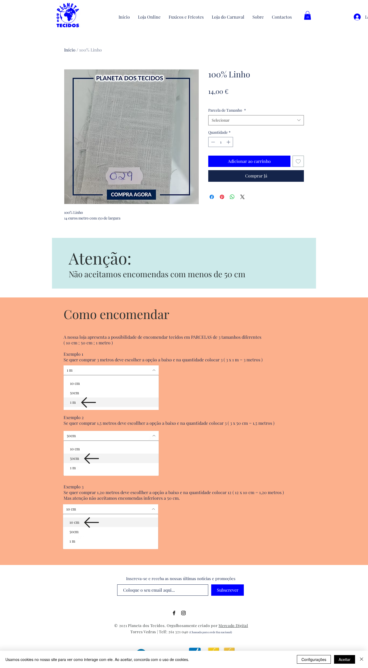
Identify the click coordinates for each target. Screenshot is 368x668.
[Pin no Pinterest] (222, 197)
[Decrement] (212, 142)
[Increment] (228, 142)
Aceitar (344, 659)
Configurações (313, 659)
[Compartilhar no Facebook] (212, 197)
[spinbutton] (220, 142)
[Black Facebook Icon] (174, 613)
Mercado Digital (233, 625)
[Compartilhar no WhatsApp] (232, 197)
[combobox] (256, 120)
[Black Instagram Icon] (183, 613)
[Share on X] (242, 197)
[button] (307, 15)
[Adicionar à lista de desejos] (298, 161)
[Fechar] (361, 659)
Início (69, 50)
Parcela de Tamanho (227, 110)
